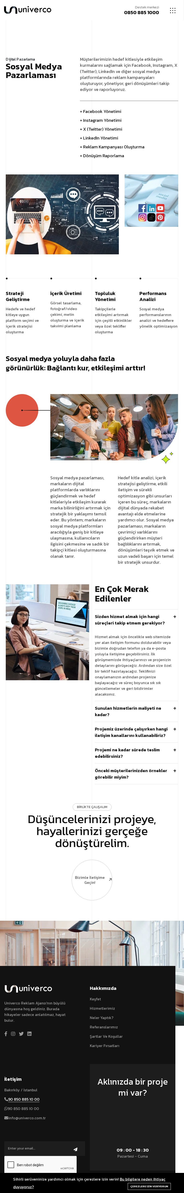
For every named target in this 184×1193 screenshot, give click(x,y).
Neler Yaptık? (101, 1017)
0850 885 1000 (141, 12)
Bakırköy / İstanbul (20, 1090)
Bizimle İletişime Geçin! (90, 880)
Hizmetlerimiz (102, 1008)
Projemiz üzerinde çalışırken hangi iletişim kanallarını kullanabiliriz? (131, 732)
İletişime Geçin (130, 1106)
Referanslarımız (104, 1027)
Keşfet (95, 999)
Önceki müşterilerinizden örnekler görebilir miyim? (131, 773)
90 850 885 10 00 (24, 1099)
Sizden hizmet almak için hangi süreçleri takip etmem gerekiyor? (130, 619)
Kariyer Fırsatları (104, 1045)
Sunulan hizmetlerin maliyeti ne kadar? (128, 711)
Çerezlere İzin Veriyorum (149, 1186)
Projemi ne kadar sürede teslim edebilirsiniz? (127, 753)
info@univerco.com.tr (27, 1118)
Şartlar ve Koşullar (106, 1036)
